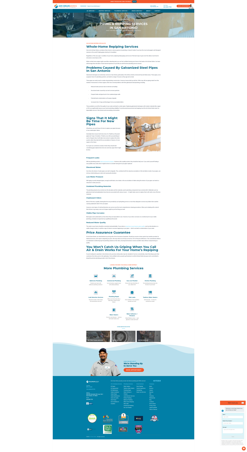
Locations (151, 401)
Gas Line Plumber (128, 407)
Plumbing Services (120, 11)
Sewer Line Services (141, 392)
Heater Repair (114, 394)
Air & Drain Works (92, 436)
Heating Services (104, 11)
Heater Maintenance (115, 396)
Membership (152, 397)
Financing (151, 396)
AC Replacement (114, 388)
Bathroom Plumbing (128, 399)
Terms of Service (153, 409)
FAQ (150, 394)
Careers (151, 390)
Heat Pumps (113, 399)
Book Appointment (133, 370)
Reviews (151, 388)
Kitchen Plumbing (127, 397)
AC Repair (113, 386)
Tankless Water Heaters (129, 388)
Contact (157, 11)
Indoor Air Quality (114, 397)
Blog (150, 399)
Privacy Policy (152, 405)
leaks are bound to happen (107, 161)
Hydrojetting (139, 390)
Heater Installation (115, 392)
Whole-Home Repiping (129, 401)
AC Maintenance (114, 390)
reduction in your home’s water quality (135, 226)
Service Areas (152, 403)
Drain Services (137, 11)
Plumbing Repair (127, 390)
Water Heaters (127, 386)
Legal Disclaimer (153, 407)
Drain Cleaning (139, 386)
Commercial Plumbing (128, 405)
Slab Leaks (126, 403)
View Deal (134, 1)
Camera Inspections (140, 388)
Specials (151, 392)
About (148, 11)
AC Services (90, 11)
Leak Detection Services (129, 396)
